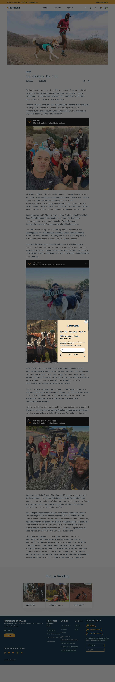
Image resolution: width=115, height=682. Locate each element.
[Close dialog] (86, 321)
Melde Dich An (73, 355)
